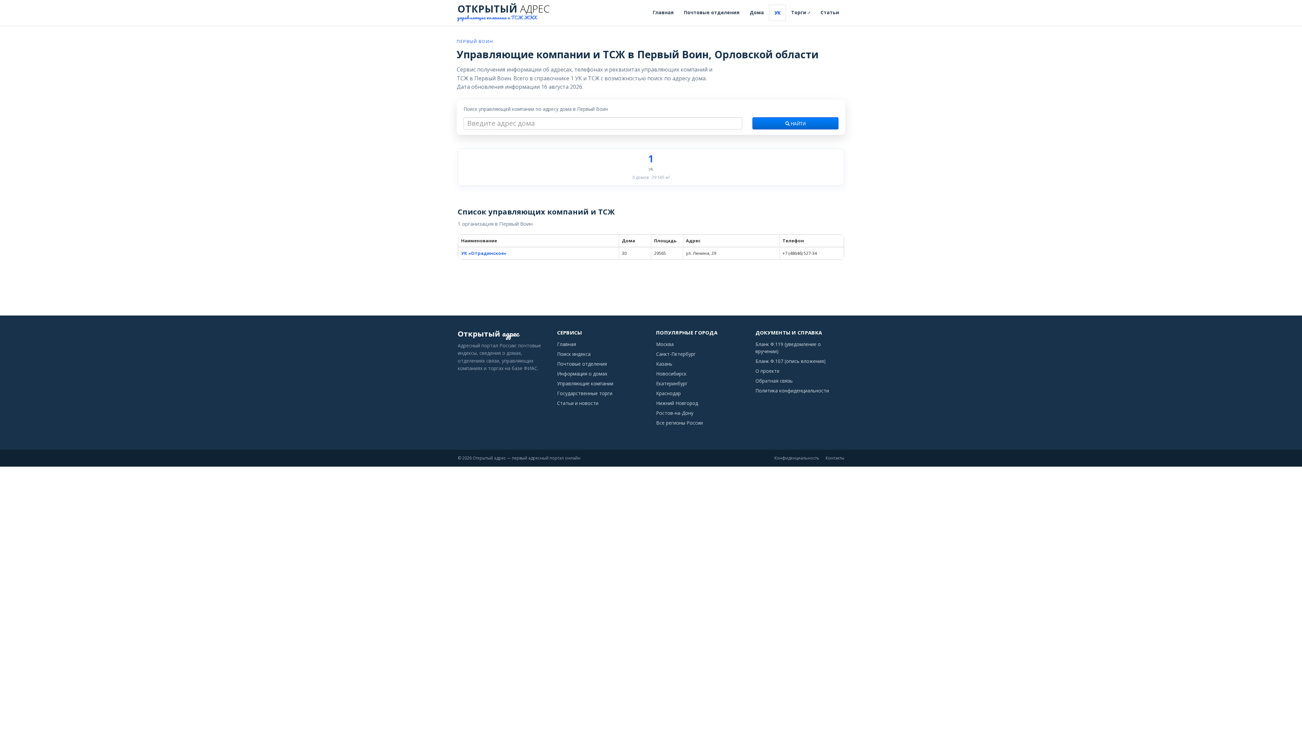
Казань (664, 364)
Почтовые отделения (711, 12)
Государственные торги (584, 393)
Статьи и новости (577, 403)
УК (777, 12)
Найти (798, 124)
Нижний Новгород (677, 403)
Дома (757, 12)
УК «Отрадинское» (484, 253)
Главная (663, 12)
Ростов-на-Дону (674, 413)
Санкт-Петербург (676, 354)
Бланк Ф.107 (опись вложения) (790, 361)
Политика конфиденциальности (792, 390)
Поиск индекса (574, 354)
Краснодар (668, 393)
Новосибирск (671, 373)
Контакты (835, 458)
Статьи (830, 12)
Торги (800, 12)
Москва (665, 344)
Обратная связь (774, 381)
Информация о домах (582, 373)
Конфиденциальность (796, 458)
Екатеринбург (672, 383)
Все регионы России (679, 423)
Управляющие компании (585, 383)
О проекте (767, 371)
